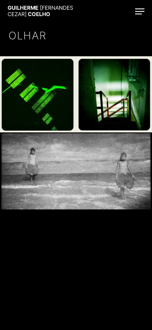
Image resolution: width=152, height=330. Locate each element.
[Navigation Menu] (139, 11)
